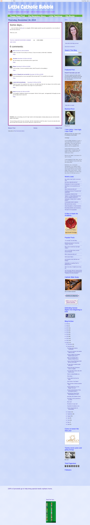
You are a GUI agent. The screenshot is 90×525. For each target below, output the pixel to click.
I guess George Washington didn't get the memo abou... (74, 362)
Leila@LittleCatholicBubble (19, 82)
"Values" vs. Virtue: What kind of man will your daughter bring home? (73, 196)
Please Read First (17, 16)
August (69, 416)
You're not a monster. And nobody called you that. (74, 352)
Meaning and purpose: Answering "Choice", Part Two (72, 243)
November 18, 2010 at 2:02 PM (34, 82)
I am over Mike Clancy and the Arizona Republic (72, 251)
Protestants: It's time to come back (72, 184)
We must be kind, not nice (70, 204)
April (68, 424)
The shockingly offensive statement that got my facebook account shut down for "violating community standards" (73, 271)
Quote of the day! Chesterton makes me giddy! (73, 368)
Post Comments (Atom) (19, 131)
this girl (22, 28)
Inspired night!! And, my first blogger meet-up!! (73, 387)
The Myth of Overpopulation (71, 209)
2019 (67, 323)
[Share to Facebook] (41, 40)
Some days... (70, 376)
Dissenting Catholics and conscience (73, 207)
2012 (67, 338)
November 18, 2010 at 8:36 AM (22, 50)
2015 (67, 332)
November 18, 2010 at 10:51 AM (25, 58)
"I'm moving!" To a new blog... (71, 240)
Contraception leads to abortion (71, 202)
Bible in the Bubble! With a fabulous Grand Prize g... (73, 358)
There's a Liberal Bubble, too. (73, 374)
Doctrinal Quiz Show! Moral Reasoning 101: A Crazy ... (73, 394)
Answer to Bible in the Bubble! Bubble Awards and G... (73, 355)
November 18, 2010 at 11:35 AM (23, 66)
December (69, 344)
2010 (67, 342)
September (69, 413)
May (68, 422)
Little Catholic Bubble (30, 6)
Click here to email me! (70, 46)
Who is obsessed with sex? (71, 189)
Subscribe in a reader (69, 105)
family (14, 42)
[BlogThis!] (38, 40)
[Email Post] (34, 40)
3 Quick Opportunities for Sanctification (72, 409)
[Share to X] (40, 40)
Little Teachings (55, 16)
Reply (14, 54)
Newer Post (11, 128)
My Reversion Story (37, 16)
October (69, 411)
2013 (67, 336)
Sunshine (15, 58)
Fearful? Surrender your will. (72, 72)
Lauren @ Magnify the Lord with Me (21, 74)
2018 (67, 325)
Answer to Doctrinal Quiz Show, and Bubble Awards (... (74, 390)
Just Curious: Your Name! (72, 381)
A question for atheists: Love (73, 406)
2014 (67, 334)
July (68, 418)
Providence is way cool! (72, 403)
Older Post (58, 128)
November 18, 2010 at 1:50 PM (36, 74)
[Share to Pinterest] (42, 40)
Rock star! (69, 401)
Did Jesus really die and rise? (71, 182)
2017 (67, 328)
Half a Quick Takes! (69, 256)
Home (35, 128)
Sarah (14, 91)
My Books (70, 16)
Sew (14, 50)
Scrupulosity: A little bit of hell (71, 194)
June (68, 420)
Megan (14, 66)
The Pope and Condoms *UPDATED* (72, 349)
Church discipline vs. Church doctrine (73, 205)
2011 (67, 340)
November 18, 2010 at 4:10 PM (22, 91)
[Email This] (37, 40)
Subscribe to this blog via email (71, 43)
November (69, 346)
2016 (67, 330)
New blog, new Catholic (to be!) (74, 396)
